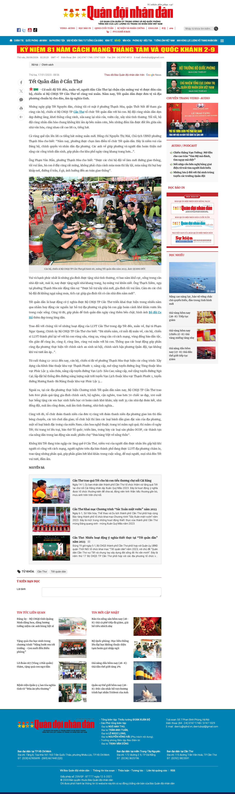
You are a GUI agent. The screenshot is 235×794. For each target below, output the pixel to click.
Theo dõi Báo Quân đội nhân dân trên (124, 74)
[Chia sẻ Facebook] (21, 82)
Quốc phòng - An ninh (36, 40)
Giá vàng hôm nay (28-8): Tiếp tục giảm (179, 316)
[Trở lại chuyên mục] (21, 117)
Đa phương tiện (57, 40)
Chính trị (18, 40)
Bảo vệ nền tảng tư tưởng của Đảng (85, 40)
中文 (164, 28)
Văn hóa (126, 40)
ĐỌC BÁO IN (85, 28)
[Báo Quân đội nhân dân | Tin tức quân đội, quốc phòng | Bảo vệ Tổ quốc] (117, 14)
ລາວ (171, 28)
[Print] (21, 108)
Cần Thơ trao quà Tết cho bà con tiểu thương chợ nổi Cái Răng (112, 480)
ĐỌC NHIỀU (176, 255)
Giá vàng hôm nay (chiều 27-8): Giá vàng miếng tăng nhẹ (181, 334)
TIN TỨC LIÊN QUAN (31, 612)
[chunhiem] (192, 86)
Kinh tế (108, 40)
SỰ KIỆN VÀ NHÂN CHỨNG (131, 28)
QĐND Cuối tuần (104, 28)
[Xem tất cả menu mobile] (222, 40)
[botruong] (192, 69)
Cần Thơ (78, 112)
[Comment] (21, 99)
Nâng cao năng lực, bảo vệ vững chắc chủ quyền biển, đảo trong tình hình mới (190, 300)
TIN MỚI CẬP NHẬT (105, 612)
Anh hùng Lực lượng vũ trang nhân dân (197, 40)
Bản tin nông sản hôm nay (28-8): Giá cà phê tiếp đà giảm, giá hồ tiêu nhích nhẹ (110, 622)
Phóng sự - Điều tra (142, 40)
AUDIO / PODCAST (184, 145)
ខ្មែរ (108, 31)
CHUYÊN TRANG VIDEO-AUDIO (188, 98)
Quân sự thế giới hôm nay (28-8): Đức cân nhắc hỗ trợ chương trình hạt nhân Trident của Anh (110, 689)
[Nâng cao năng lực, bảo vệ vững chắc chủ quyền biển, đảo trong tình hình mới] (192, 277)
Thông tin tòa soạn (104, 770)
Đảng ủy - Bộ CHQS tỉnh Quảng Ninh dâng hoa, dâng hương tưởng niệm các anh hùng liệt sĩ (35, 622)
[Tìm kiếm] (216, 29)
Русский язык (121, 31)
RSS (172, 770)
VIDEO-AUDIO (67, 28)
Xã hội (117, 40)
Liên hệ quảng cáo (157, 770)
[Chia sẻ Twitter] (21, 91)
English (153, 28)
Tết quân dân (58, 571)
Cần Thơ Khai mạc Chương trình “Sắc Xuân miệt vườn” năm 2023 (115, 509)
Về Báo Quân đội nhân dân (74, 770)
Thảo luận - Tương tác (130, 770)
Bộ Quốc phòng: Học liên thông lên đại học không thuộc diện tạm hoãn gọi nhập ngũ (110, 644)
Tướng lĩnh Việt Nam (164, 40)
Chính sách (48, 64)
